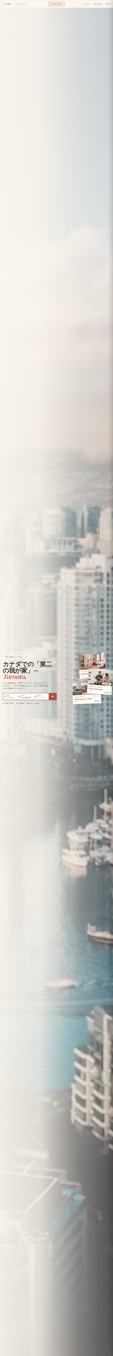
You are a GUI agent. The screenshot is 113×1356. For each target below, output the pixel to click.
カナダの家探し (7, 4)
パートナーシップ (20, 4)
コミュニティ (86, 4)
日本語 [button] (107, 4)
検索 (52, 696)
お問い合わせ (98, 4)
